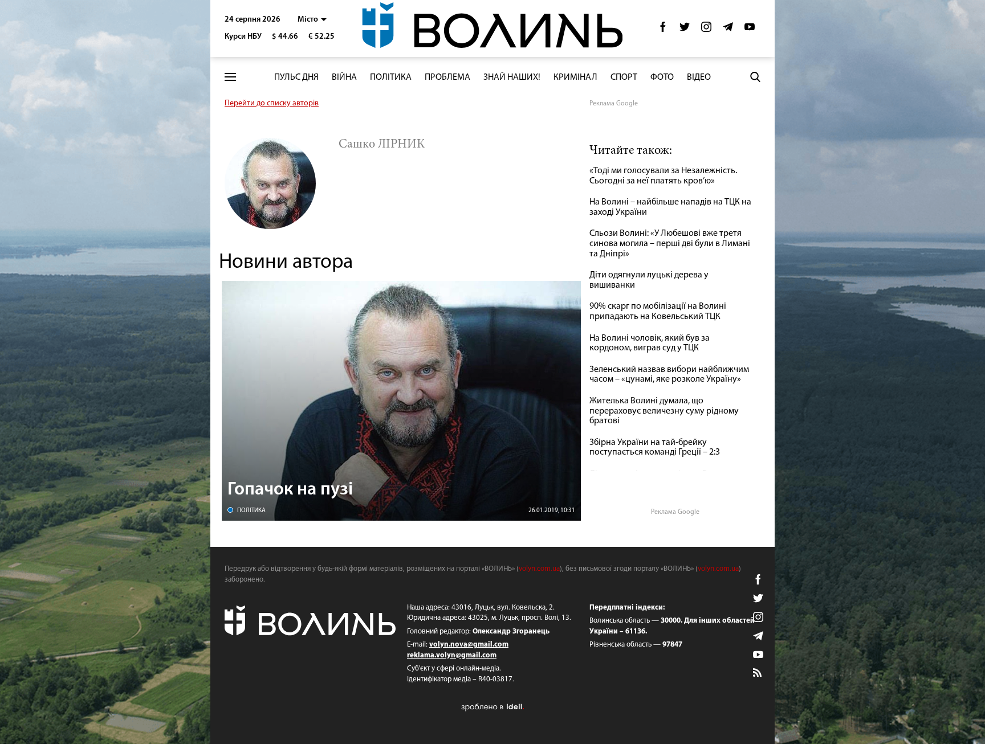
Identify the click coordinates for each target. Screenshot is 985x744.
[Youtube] (750, 30)
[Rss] (758, 673)
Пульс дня (296, 77)
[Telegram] (728, 30)
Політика (391, 77)
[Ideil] (492, 706)
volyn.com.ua (539, 569)
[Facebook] (663, 30)
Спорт (623, 77)
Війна (344, 77)
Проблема (447, 77)
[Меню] (230, 77)
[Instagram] (706, 30)
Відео (699, 77)
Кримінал (575, 77)
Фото (662, 77)
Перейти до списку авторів (272, 103)
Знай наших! (511, 77)
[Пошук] (755, 77)
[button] (312, 19)
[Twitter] (685, 30)
